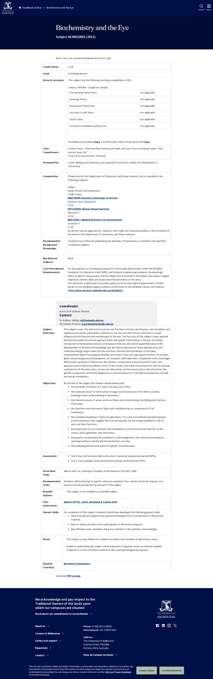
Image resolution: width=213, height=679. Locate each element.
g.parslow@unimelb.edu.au (97, 324)
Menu (209, 9)
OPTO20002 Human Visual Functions (88, 209)
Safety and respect (46, 640)
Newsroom (41, 648)
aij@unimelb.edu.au (91, 320)
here (97, 141)
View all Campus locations (98, 654)
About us (40, 626)
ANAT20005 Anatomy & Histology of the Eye (93, 198)
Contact (40, 655)
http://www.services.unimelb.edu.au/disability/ (95, 290)
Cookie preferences (172, 670)
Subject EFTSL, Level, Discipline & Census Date (90, 502)
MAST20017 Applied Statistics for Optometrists (95, 219)
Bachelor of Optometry (77, 563)
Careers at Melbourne (47, 633)
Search (201, 9)
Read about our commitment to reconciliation (61, 613)
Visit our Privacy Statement (118, 672)
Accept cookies (146, 670)
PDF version (74, 576)
